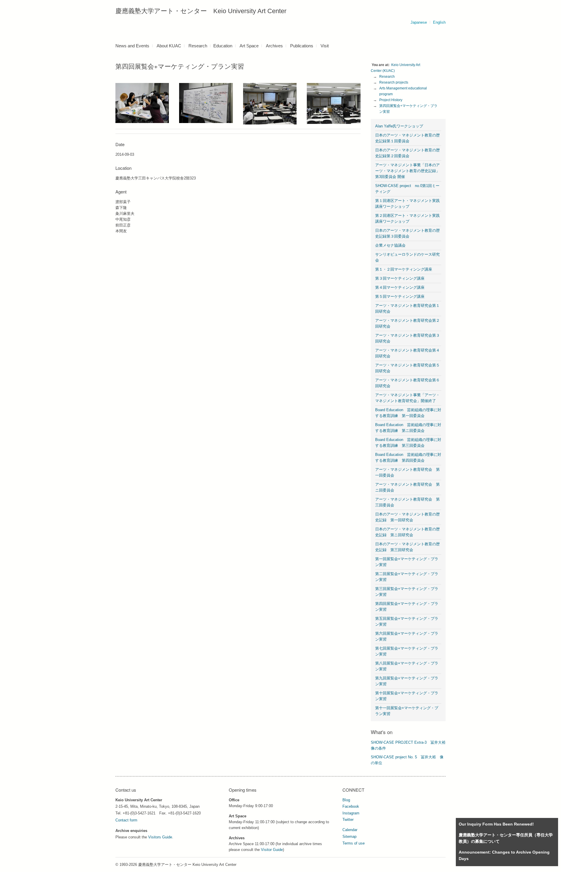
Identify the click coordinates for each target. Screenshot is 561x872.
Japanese (419, 22)
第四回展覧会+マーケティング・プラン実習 (408, 109)
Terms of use (353, 843)
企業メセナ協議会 (390, 245)
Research (197, 45)
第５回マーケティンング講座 (400, 296)
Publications (301, 45)
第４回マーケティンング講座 (400, 287)
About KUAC (169, 45)
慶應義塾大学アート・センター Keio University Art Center (200, 11)
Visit (325, 45)
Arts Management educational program (403, 91)
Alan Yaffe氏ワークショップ (399, 126)
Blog (346, 800)
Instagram (350, 813)
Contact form (126, 820)
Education (222, 45)
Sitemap (349, 836)
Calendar (349, 830)
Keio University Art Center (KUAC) (396, 68)
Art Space (249, 45)
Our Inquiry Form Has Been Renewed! (496, 824)
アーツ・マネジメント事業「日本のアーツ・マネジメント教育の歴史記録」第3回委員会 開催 (407, 171)
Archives (274, 45)
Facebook (350, 806)
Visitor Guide (272, 849)
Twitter (348, 819)
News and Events (132, 45)
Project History (390, 100)
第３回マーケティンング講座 (400, 278)
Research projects (393, 82)
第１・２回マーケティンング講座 (403, 269)
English (439, 22)
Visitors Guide (160, 837)
